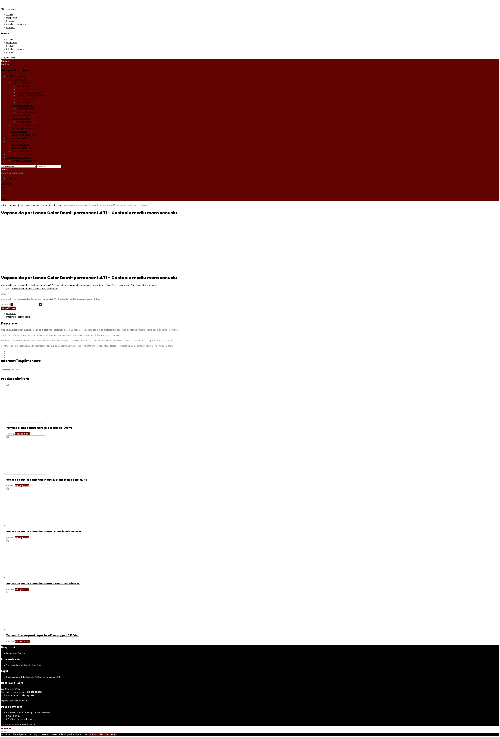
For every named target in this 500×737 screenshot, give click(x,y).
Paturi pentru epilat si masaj (25, 125)
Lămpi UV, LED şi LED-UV (23, 160)
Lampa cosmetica (20, 144)
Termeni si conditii (15, 665)
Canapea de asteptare (23, 134)
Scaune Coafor (24, 89)
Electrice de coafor (26, 102)
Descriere (11, 313)
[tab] (252, 313)
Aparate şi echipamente (18, 157)
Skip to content (9, 9)
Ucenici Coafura (25, 99)
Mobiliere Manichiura (22, 128)
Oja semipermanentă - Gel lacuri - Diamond (29, 154)
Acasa (9, 14)
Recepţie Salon (19, 131)
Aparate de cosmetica (17, 141)
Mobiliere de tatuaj (20, 118)
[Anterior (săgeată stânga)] (2, 731)
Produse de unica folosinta (19, 138)
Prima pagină (8, 205)
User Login (6, 183)
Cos (39, 665)
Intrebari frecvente (16, 24)
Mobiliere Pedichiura (21, 115)
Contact (10, 27)
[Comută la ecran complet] (7, 728)
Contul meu (12, 178)
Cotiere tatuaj (24, 121)
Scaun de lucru (18, 79)
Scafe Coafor (23, 86)
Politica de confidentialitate (20, 677)
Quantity (5, 304)
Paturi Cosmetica (25, 108)
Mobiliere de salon (15, 76)
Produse (10, 21)
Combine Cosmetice (22, 147)
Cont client (30, 665)
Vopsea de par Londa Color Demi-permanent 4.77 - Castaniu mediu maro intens (42, 285)
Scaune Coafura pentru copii (31, 95)
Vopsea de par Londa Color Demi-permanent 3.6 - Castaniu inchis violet (120, 285)
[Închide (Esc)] (2, 728)
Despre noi (11, 17)
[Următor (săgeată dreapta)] (5, 731)
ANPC (57, 677)
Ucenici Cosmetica (26, 112)
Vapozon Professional (22, 151)
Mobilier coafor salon (22, 82)
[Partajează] (5, 728)
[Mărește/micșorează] (10, 728)
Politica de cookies (44, 677)
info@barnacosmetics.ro (19, 719)
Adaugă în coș (8, 308)
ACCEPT (93, 734)
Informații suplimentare (18, 316)
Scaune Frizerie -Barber (29, 92)
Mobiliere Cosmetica (22, 105)
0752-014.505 (8, 57)
